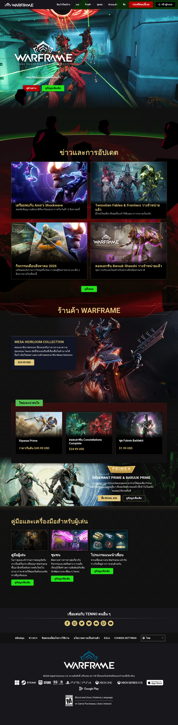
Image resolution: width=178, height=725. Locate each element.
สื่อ (124, 4)
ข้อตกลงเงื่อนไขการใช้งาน (55, 638)
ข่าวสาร (33, 638)
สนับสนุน (19, 638)
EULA (107, 638)
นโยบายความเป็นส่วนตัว (87, 638)
